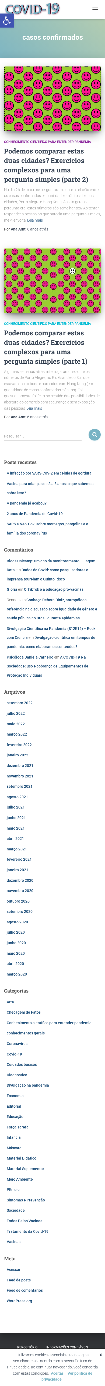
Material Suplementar (25, 1169)
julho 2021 (16, 807)
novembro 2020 (20, 891)
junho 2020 (16, 943)
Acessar (13, 1269)
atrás (37, 229)
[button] (7, 21)
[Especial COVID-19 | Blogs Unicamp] (34, 9)
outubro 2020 (18, 901)
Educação (15, 1116)
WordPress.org (19, 1301)
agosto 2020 (17, 922)
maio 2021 (16, 828)
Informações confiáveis (67, 1347)
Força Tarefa (18, 1127)
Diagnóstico (17, 1075)
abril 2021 (15, 838)
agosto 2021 (17, 797)
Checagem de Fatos (24, 1012)
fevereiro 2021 (19, 859)
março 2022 (17, 734)
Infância (14, 1137)
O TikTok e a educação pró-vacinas (53, 589)
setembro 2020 (20, 911)
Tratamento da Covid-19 (27, 1231)
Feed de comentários (25, 1290)
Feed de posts (19, 1280)
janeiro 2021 (17, 870)
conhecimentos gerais (26, 1033)
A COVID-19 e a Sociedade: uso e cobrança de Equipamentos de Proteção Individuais (47, 666)
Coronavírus (17, 1043)
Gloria (12, 589)
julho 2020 (16, 932)
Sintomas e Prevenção (26, 1200)
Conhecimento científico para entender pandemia (47, 142)
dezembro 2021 (20, 765)
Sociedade (16, 1210)
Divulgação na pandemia (28, 1085)
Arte (10, 1002)
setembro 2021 (20, 786)
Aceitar (57, 1373)
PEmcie (13, 1189)
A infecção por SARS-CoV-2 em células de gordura (49, 473)
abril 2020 (15, 963)
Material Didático (21, 1158)
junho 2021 (16, 818)
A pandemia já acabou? (27, 503)
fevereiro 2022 (19, 745)
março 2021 (17, 849)
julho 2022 (16, 713)
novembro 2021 (20, 776)
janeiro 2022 (17, 755)
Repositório (27, 1347)
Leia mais (35, 220)
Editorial (14, 1106)
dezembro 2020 (20, 880)
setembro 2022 (20, 703)
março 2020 (17, 974)
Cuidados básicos (22, 1064)
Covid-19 (14, 1054)
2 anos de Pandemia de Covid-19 (35, 514)
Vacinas (13, 1242)
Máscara (14, 1148)
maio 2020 (16, 953)
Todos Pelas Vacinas (24, 1221)
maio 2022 (16, 724)
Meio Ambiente (20, 1179)
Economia (15, 1096)
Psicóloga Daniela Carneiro (30, 657)
